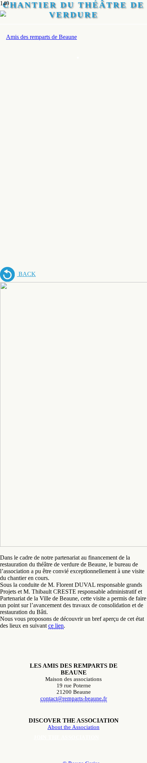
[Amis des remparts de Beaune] (38, 37)
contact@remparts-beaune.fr (73, 698)
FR (98, 35)
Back (26, 274)
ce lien (56, 625)
